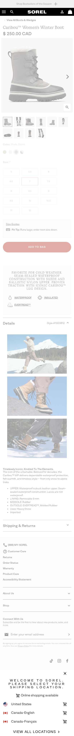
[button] (4, 12)
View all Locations (34, 732)
